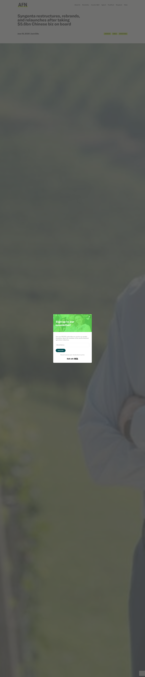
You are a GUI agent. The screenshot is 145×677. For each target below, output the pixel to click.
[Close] (89, 316)
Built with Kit (72, 358)
